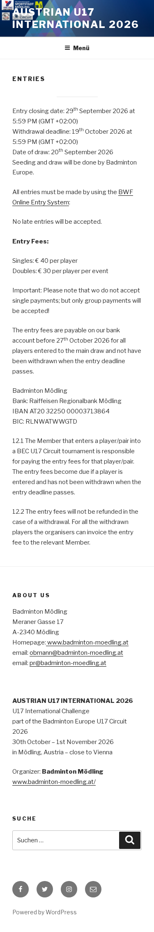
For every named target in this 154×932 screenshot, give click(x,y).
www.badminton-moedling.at (87, 642)
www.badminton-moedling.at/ (54, 782)
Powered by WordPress (44, 912)
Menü (81, 47)
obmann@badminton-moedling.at (76, 652)
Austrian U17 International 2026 (75, 18)
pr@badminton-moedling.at (68, 663)
